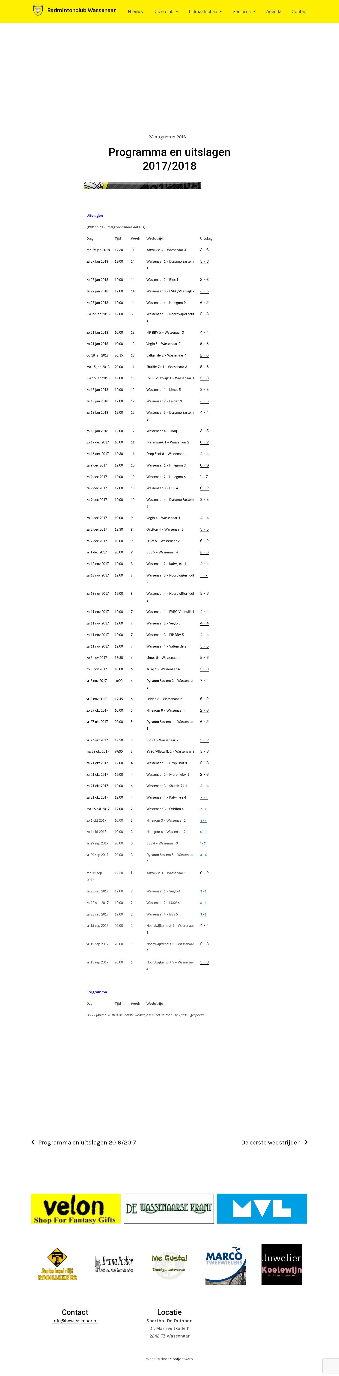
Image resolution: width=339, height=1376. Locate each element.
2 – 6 (204, 249)
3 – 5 (204, 291)
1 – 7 (204, 476)
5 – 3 (204, 261)
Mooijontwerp (181, 1359)
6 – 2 (204, 302)
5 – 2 (204, 740)
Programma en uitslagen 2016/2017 (87, 1142)
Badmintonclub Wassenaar (81, 10)
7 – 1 (204, 680)
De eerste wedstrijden (271, 1142)
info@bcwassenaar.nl (75, 1320)
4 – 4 (204, 332)
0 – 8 (204, 465)
